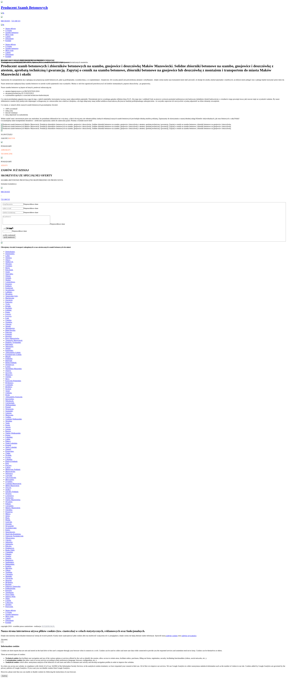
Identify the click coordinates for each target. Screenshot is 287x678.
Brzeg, (7, 268)
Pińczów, (8, 546)
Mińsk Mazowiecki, (12, 486)
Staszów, (8, 558)
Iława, (7, 379)
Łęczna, (8, 457)
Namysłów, (9, 274)
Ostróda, (8, 377)
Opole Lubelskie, (11, 443)
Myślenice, (9, 582)
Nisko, (7, 598)
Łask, (7, 318)
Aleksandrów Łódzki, (13, 352)
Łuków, (8, 467)
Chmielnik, (9, 552)
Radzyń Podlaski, (11, 461)
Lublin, (8, 439)
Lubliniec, (9, 292)
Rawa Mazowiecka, (12, 338)
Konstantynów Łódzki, (13, 354)
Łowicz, (8, 314)
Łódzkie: (8, 310)
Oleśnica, (8, 258)
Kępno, (8, 435)
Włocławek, (9, 401)
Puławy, (8, 441)
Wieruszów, (9, 346)
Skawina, (8, 580)
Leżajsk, (8, 600)
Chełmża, (8, 393)
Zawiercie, (9, 300)
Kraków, (8, 566)
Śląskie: (8, 280)
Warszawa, (9, 473)
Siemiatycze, (9, 365)
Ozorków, (8, 322)
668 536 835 (5, 21)
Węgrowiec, (9, 409)
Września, (8, 421)
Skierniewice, (10, 328)
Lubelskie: (9, 437)
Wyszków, (9, 502)
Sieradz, (8, 326)
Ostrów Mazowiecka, (13, 500)
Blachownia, (9, 298)
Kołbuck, (8, 286)
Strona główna (10, 28)
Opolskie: (8, 266)
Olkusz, (8, 570)
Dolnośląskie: (10, 252)
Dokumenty (9, 39)
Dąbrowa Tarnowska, (13, 586)
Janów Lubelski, (11, 447)
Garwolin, (9, 475)
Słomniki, (8, 576)
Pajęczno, (8, 332)
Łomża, (8, 367)
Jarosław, (8, 605)
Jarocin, (8, 427)
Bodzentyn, (9, 560)
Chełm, (8, 453)
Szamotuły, (9, 411)
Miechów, (8, 568)
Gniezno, (8, 413)
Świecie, (8, 389)
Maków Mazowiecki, (13, 508)
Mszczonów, (9, 479)
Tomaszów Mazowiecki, (14, 340)
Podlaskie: (9, 359)
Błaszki (8, 356)
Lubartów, (9, 459)
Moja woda (9, 35)
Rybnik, (8, 306)
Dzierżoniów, (10, 254)
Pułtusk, (8, 504)
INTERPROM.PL (48, 626)
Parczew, (8, 465)
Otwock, (8, 488)
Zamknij (4, 676)
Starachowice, (10, 532)
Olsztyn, (8, 371)
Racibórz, (8, 308)
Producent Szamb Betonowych (24, 7)
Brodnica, (8, 387)
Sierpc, (7, 516)
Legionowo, (9, 496)
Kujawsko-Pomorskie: (13, 381)
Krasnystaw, (9, 451)
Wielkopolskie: (10, 405)
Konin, (7, 425)
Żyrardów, (9, 482)
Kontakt (8, 41)
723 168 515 (15, 21)
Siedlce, (8, 490)
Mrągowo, (9, 375)
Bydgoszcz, (9, 383)
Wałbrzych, (9, 262)
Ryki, (7, 463)
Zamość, (8, 449)
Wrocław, (8, 264)
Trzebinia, (8, 572)
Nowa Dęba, (9, 594)
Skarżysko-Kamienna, (13, 534)
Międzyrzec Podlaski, (13, 469)
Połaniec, (8, 554)
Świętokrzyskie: (11, 528)
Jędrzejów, (9, 542)
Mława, (8, 514)
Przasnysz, (9, 512)
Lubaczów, (9, 603)
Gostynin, (8, 522)
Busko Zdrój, (10, 550)
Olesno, (8, 276)
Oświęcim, (9, 578)
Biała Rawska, (10, 330)
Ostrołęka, (9, 510)
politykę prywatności (189, 636)
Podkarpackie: (10, 588)
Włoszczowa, (10, 538)
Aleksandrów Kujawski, (14, 397)
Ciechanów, (9, 506)
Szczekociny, (10, 290)
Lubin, (7, 256)
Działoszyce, (9, 548)
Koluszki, (8, 334)
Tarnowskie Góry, (11, 296)
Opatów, (8, 556)
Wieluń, (8, 348)
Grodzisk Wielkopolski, (13, 419)
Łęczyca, (8, 316)
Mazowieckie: (10, 471)
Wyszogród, (9, 526)
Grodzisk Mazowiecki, (13, 484)
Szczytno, (8, 373)
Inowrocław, (9, 399)
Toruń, (7, 391)
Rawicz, (8, 431)
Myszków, (9, 294)
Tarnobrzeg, (9, 592)
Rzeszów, (8, 590)
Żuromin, (8, 524)
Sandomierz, (9, 562)
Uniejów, (8, 320)
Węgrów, (8, 494)
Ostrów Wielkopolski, (13, 433)
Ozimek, (8, 278)
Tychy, (7, 304)
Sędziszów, (9, 544)
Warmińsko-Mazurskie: (13, 369)
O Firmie (8, 30)
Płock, (7, 518)
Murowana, (9, 415)
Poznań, (8, 407)
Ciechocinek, (10, 403)
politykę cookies (172, 636)
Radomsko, (9, 350)
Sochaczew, (9, 498)
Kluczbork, (9, 270)
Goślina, (8, 417)
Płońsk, (8, 520)
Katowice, (9, 302)
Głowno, (8, 324)
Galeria (8, 37)
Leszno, (8, 429)
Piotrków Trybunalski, (13, 342)
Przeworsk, (9, 607)
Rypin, (7, 395)
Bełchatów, (9, 344)
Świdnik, (8, 455)
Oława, (8, 260)
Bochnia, (8, 584)
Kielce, (7, 530)
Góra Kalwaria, (10, 477)
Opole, (7, 272)
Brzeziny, (8, 336)
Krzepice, (8, 284)
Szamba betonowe (11, 32)
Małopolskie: (10, 564)
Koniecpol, (9, 288)
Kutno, (7, 312)
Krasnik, (8, 445)
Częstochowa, (10, 282)
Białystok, (9, 361)
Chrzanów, (9, 574)
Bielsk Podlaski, (11, 363)
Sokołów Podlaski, (12, 492)
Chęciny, (8, 540)
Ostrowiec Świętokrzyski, (14, 536)
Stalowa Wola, (10, 596)
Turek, (7, 423)
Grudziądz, (9, 385)
